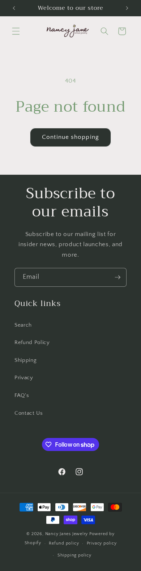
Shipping (25, 360)
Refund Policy (32, 342)
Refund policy (64, 543)
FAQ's (21, 395)
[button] (16, 31)
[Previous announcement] (14, 8)
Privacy (23, 378)
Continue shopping (70, 137)
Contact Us (28, 413)
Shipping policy (74, 555)
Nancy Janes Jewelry (66, 533)
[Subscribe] (117, 277)
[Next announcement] (127, 8)
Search (23, 325)
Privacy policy (102, 543)
